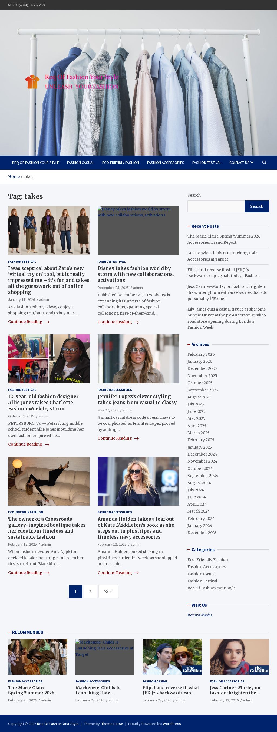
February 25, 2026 (22, 700)
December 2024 (202, 454)
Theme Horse (112, 723)
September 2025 (202, 390)
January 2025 (199, 447)
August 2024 (199, 482)
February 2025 (201, 439)
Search (194, 195)
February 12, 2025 (112, 544)
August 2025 (199, 397)
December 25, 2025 (113, 287)
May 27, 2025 (108, 410)
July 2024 (195, 489)
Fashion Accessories (165, 162)
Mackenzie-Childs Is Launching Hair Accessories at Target (98, 693)
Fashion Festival (206, 162)
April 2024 (197, 504)
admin (44, 299)
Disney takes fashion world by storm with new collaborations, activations (136, 274)
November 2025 (202, 375)
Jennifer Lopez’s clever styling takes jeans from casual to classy (137, 399)
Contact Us (239, 162)
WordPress (172, 723)
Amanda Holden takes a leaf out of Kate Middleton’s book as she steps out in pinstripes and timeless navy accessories (136, 528)
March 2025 (198, 432)
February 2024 (201, 518)
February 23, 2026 (224, 700)
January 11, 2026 (21, 299)
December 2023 (202, 532)
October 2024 (200, 468)
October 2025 (200, 382)
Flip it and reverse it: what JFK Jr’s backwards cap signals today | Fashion (171, 693)
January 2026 (199, 361)
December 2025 (202, 368)
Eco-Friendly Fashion (120, 162)
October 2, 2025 (21, 416)
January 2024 (199, 525)
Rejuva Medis (199, 615)
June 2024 (196, 496)
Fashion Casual (80, 162)
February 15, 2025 (22, 544)
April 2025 (196, 425)
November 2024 (202, 461)
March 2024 (198, 511)
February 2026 (201, 354)
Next (108, 591)
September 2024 (202, 475)
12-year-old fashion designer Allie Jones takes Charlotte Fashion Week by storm (43, 402)
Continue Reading (25, 321)
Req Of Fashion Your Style (35, 162)
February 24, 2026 (89, 700)
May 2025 (196, 418)
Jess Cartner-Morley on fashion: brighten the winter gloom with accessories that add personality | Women (227, 292)
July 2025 (195, 404)
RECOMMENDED (27, 632)
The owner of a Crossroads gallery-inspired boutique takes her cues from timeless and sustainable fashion (46, 528)
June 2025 (196, 411)
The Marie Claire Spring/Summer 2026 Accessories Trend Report (36, 693)
